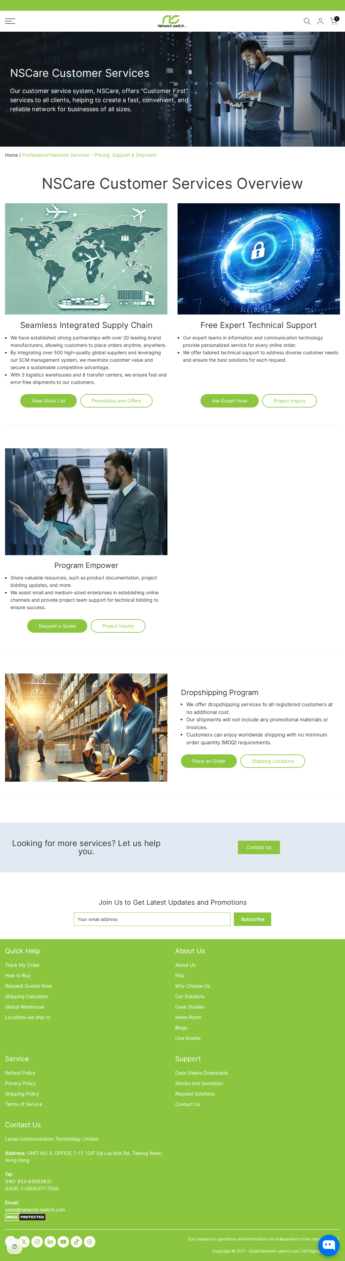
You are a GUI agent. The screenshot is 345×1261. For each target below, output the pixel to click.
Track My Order (22, 965)
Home (11, 155)
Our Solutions (190, 996)
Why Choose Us (192, 986)
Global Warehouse (24, 1007)
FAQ (179, 975)
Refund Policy (20, 1073)
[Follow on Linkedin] (50, 1242)
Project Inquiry (290, 400)
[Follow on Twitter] (24, 1242)
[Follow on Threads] (89, 1242)
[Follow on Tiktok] (76, 1242)
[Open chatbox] (329, 1245)
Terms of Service (23, 1104)
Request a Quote (57, 626)
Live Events (187, 1038)
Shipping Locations (273, 761)
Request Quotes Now (28, 986)
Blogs (181, 1027)
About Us (185, 965)
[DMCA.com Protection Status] (25, 1217)
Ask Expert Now (229, 400)
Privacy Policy (20, 1083)
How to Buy (17, 975)
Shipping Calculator (26, 996)
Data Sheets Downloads (201, 1073)
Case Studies (189, 1007)
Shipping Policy (22, 1094)
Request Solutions (195, 1094)
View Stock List (48, 400)
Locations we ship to (27, 1017)
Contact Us (259, 847)
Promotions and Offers (116, 400)
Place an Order (208, 761)
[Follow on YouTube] (63, 1242)
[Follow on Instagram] (37, 1242)
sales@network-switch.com (35, 1209)
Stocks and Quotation (199, 1083)
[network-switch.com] (172, 21)
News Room (188, 1017)
